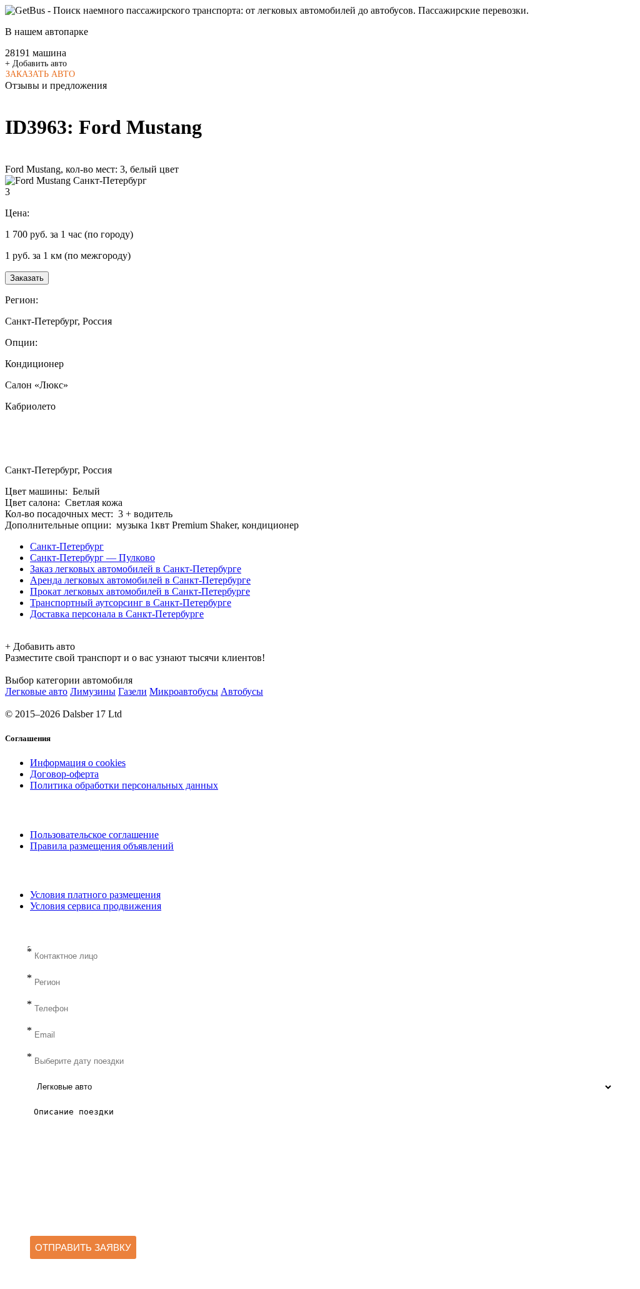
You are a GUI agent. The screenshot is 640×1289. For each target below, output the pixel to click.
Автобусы (242, 691)
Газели (132, 691)
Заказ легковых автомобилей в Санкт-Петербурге (135, 569)
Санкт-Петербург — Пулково (92, 557)
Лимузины (93, 691)
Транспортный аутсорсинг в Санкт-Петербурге (130, 602)
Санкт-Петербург (67, 546)
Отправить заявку (83, 1247)
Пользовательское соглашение (94, 834)
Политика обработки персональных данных (124, 785)
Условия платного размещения (95, 894)
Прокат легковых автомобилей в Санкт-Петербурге (140, 591)
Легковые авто (36, 691)
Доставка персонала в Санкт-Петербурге (117, 614)
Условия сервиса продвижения (95, 906)
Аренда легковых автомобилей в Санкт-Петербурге (140, 580)
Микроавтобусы (183, 691)
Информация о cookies (78, 762)
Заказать (27, 278)
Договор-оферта (64, 774)
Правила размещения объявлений (102, 846)
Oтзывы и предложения (56, 85)
